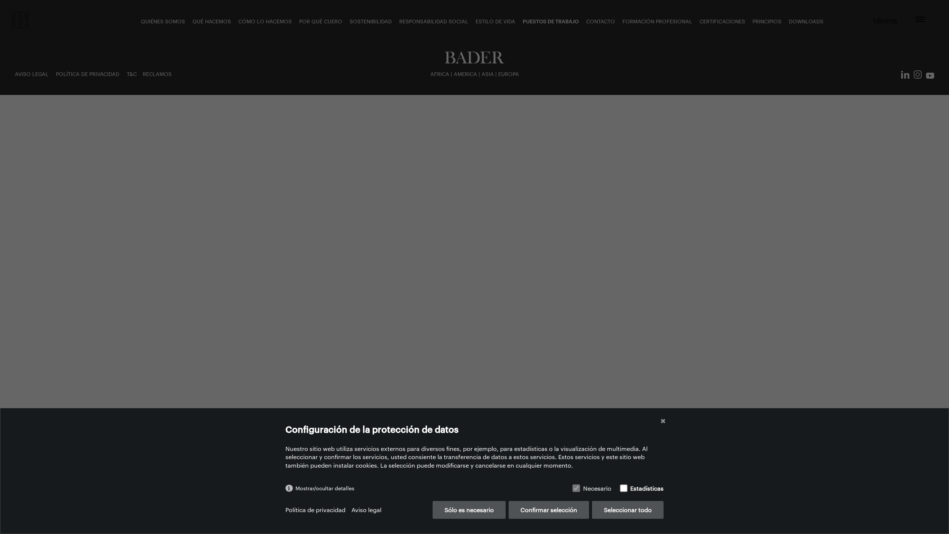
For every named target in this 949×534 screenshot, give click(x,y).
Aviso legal (366, 510)
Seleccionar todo (628, 510)
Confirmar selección (548, 510)
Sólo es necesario (469, 510)
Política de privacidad (315, 510)
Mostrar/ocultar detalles (324, 488)
